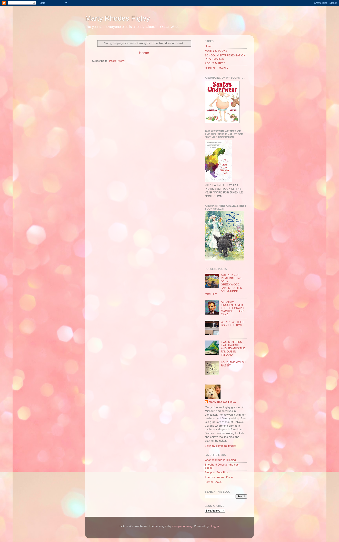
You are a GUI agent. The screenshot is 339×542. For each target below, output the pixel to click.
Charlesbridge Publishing (220, 459)
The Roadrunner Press (219, 477)
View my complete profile (220, 445)
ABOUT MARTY (215, 63)
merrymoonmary (182, 526)
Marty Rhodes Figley (117, 18)
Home (144, 53)
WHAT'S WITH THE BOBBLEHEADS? (233, 324)
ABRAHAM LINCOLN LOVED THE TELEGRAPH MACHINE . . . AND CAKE (232, 308)
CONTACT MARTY (216, 68)
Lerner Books (213, 481)
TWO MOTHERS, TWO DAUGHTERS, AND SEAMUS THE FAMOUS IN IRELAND (233, 348)
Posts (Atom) (117, 60)
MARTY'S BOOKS (216, 50)
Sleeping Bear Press (217, 472)
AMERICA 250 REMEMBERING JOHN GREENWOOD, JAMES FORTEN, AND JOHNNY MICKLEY (224, 285)
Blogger (214, 526)
